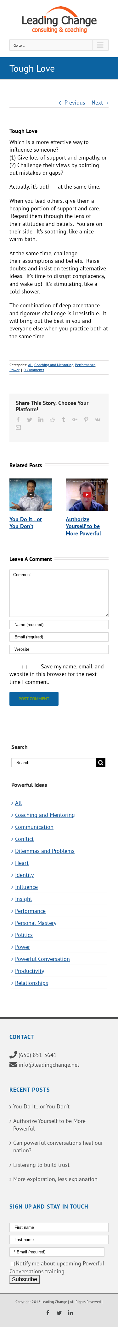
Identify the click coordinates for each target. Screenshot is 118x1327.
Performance (85, 364)
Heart (22, 863)
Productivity (29, 971)
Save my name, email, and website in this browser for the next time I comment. (56, 674)
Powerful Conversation (42, 959)
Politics (24, 935)
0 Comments (34, 369)
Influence (26, 887)
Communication (34, 826)
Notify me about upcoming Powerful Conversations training (56, 1267)
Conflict (24, 838)
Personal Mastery (35, 923)
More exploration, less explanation (55, 1179)
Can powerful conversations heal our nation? (58, 1146)
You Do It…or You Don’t (25, 523)
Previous (75, 102)
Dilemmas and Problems (45, 850)
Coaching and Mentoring (53, 364)
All (30, 364)
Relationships (31, 983)
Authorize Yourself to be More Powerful (83, 526)
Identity (24, 875)
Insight (23, 899)
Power (14, 369)
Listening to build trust (41, 1164)
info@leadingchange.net (49, 1064)
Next (97, 102)
